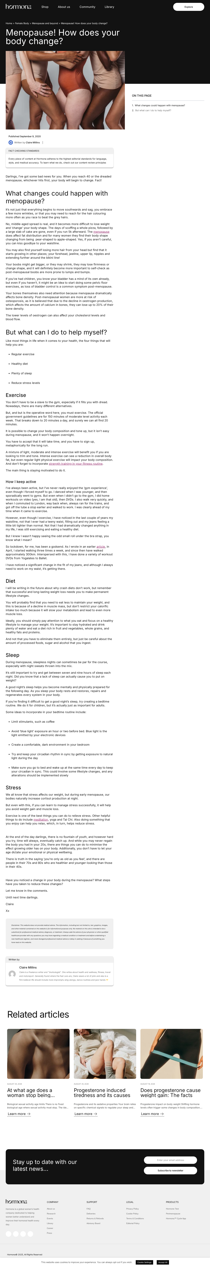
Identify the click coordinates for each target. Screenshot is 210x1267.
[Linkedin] (23, 1234)
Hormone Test (172, 1209)
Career (50, 1228)
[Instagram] (8, 1234)
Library (109, 7)
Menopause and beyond (45, 23)
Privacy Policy (132, 1209)
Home (9, 23)
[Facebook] (16, 1234)
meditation (41, 819)
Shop (44, 7)
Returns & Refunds (95, 1218)
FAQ (89, 1209)
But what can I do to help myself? (153, 110)
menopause (101, 231)
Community (87, 7)
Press (49, 1233)
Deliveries (91, 1213)
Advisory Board (93, 1223)
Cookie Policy (132, 1213)
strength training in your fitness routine (76, 463)
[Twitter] (30, 1234)
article (101, 546)
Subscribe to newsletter (170, 1170)
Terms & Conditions (135, 1218)
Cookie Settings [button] (144, 1262)
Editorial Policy (132, 1223)
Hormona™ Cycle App (176, 1218)
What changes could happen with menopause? (160, 105)
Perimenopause (173, 1213)
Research (51, 1213)
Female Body (22, 23)
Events (50, 1218)
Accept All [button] (162, 1262)
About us (64, 7)
